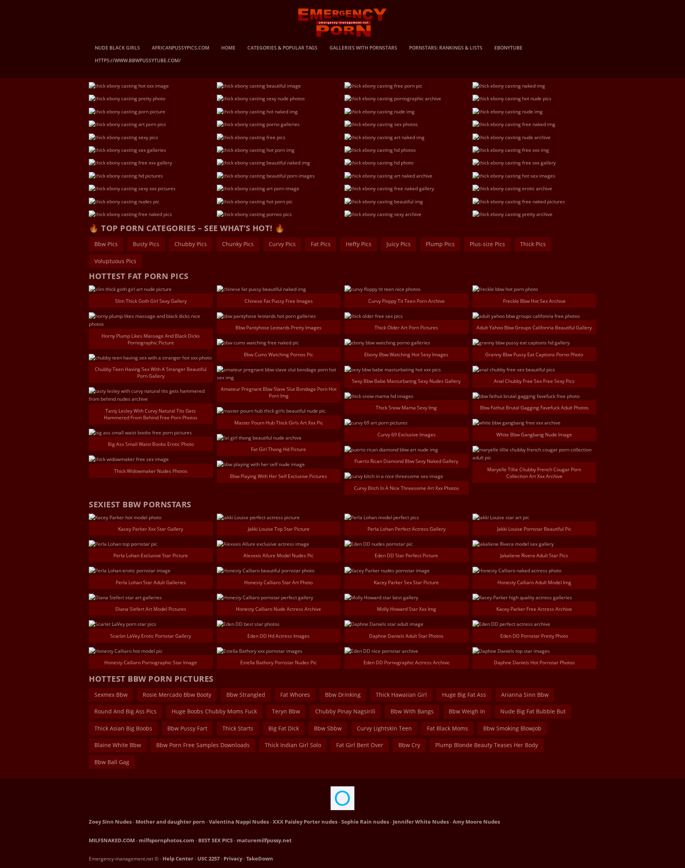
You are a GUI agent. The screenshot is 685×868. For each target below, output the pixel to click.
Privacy (233, 858)
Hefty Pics (358, 244)
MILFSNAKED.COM (112, 840)
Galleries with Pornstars (363, 48)
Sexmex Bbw (111, 694)
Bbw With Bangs (412, 711)
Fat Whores (295, 694)
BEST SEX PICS (215, 840)
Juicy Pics (399, 244)
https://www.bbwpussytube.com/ (138, 61)
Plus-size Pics (487, 244)
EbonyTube (508, 48)
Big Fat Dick (283, 728)
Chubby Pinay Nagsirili (345, 711)
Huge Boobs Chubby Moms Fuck (214, 711)
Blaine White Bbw (117, 745)
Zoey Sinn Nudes (110, 821)
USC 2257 (208, 858)
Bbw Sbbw (328, 728)
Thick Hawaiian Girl (401, 694)
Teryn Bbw (286, 711)
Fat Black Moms (447, 728)
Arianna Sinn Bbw (525, 694)
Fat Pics (321, 244)
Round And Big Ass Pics (125, 711)
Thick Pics (533, 244)
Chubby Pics (190, 244)
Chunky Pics (238, 244)
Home (228, 48)
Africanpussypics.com (180, 48)
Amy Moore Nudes (476, 821)
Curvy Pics (282, 244)
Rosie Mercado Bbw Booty (177, 694)
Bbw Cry (409, 745)
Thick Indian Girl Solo (293, 745)
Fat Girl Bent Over (359, 745)
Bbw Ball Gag (111, 762)
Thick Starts (237, 728)
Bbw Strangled (245, 694)
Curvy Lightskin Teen (384, 728)
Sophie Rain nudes (365, 821)
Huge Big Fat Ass (464, 694)
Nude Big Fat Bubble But (533, 711)
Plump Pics (440, 244)
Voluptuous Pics (115, 261)
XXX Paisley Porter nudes (305, 821)
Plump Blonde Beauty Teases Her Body (486, 745)
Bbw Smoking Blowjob (512, 728)
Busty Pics (146, 244)
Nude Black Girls (117, 48)
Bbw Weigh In (467, 711)
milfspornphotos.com (166, 840)
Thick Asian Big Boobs (123, 728)
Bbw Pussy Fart (187, 728)
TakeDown (259, 858)
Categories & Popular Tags (282, 48)
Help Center (178, 858)
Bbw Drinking (343, 694)
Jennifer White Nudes (421, 821)
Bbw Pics (106, 244)
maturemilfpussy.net (264, 840)
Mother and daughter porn (170, 821)
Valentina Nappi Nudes (239, 821)
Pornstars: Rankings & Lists (445, 48)
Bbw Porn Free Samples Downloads (203, 745)
